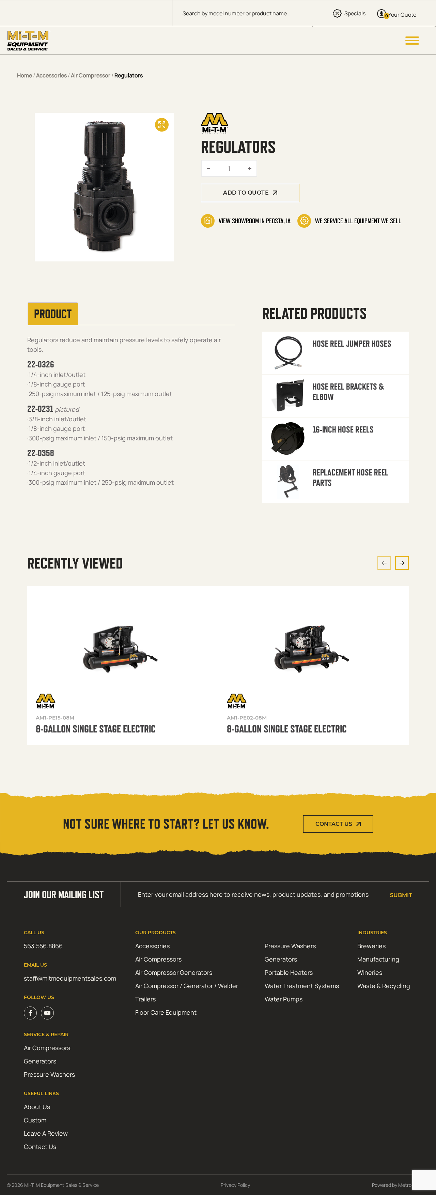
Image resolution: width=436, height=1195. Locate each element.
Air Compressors (158, 959)
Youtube (47, 1013)
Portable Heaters (289, 972)
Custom (35, 1120)
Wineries (369, 972)
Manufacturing (378, 959)
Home (24, 75)
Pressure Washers (290, 946)
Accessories (51, 75)
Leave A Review (46, 1133)
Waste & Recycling (383, 986)
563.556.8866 (43, 946)
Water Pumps (283, 999)
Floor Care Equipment (166, 1012)
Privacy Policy (235, 1185)
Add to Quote (246, 193)
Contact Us (333, 824)
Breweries (371, 946)
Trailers (145, 999)
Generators (281, 959)
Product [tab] (53, 314)
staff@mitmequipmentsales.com (70, 978)
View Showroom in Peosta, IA (255, 221)
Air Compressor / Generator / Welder (186, 986)
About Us (37, 1107)
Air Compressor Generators (173, 972)
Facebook (30, 1013)
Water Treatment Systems (302, 986)
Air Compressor (90, 75)
